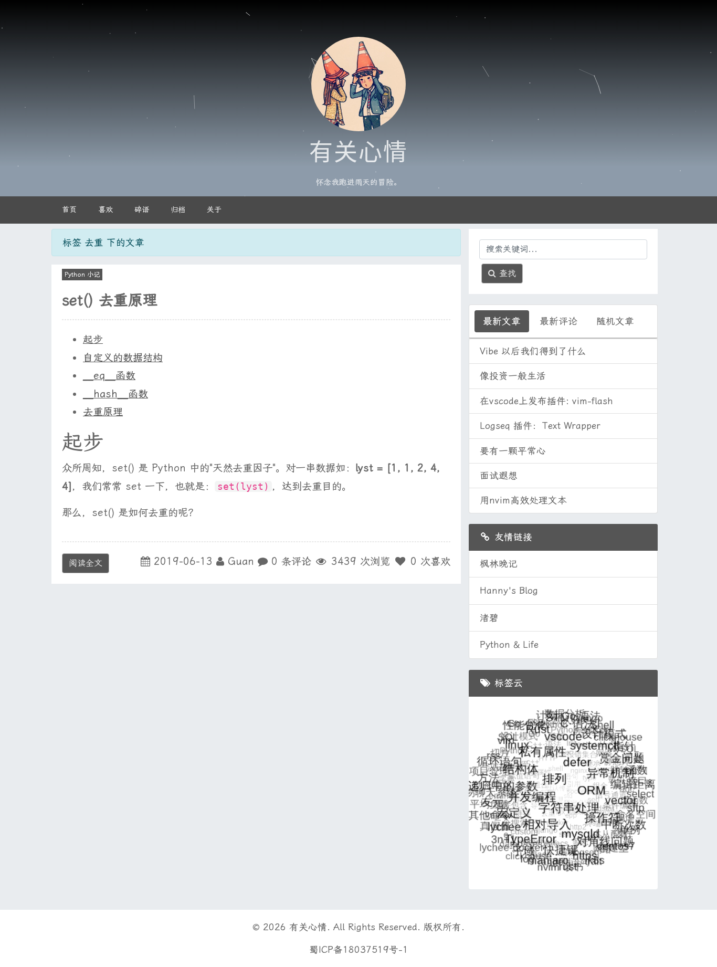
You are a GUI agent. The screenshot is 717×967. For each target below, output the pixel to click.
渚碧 (489, 618)
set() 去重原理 (109, 300)
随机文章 (615, 321)
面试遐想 (499, 475)
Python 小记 (82, 274)
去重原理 (103, 412)
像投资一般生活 (513, 376)
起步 (93, 339)
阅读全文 (85, 563)
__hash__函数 (115, 394)
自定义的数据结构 (123, 358)
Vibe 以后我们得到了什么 (533, 351)
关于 (214, 209)
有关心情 (358, 153)
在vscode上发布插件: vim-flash (546, 401)
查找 (506, 273)
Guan (241, 561)
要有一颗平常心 (513, 451)
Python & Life (509, 644)
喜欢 (105, 209)
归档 (178, 209)
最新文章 (502, 321)
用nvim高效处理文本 (523, 500)
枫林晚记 (499, 564)
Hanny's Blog (509, 590)
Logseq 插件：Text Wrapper (540, 426)
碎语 (141, 209)
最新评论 (558, 321)
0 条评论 (291, 561)
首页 (69, 209)
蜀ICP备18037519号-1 (358, 949)
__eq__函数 (109, 376)
